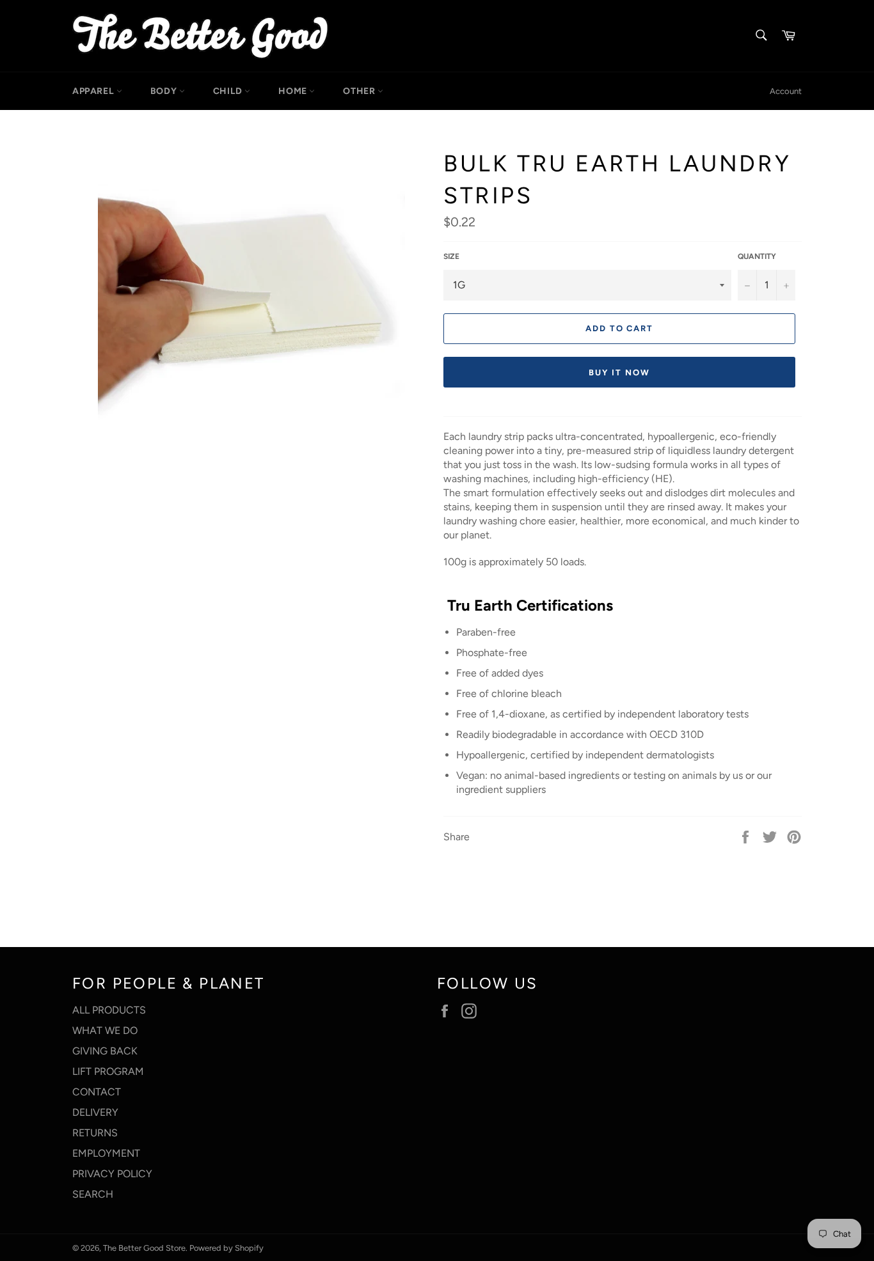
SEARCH (92, 1194)
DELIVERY (95, 1112)
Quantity (757, 256)
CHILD (229, 91)
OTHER (360, 91)
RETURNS (95, 1133)
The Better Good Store (144, 1248)
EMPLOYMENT (106, 1153)
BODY (164, 91)
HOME (293, 91)
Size (451, 256)
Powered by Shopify (226, 1248)
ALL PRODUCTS (109, 1010)
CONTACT (96, 1092)
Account (786, 91)
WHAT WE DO (105, 1030)
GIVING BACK (105, 1051)
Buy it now (619, 372)
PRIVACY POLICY (112, 1174)
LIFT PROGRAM (108, 1071)
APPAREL (94, 91)
